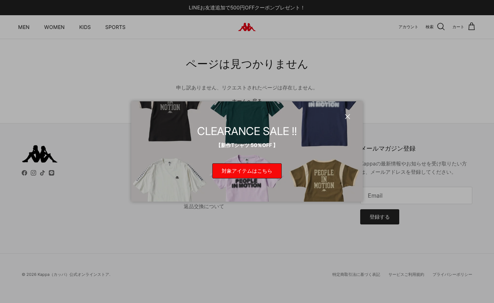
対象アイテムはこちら (247, 171)
